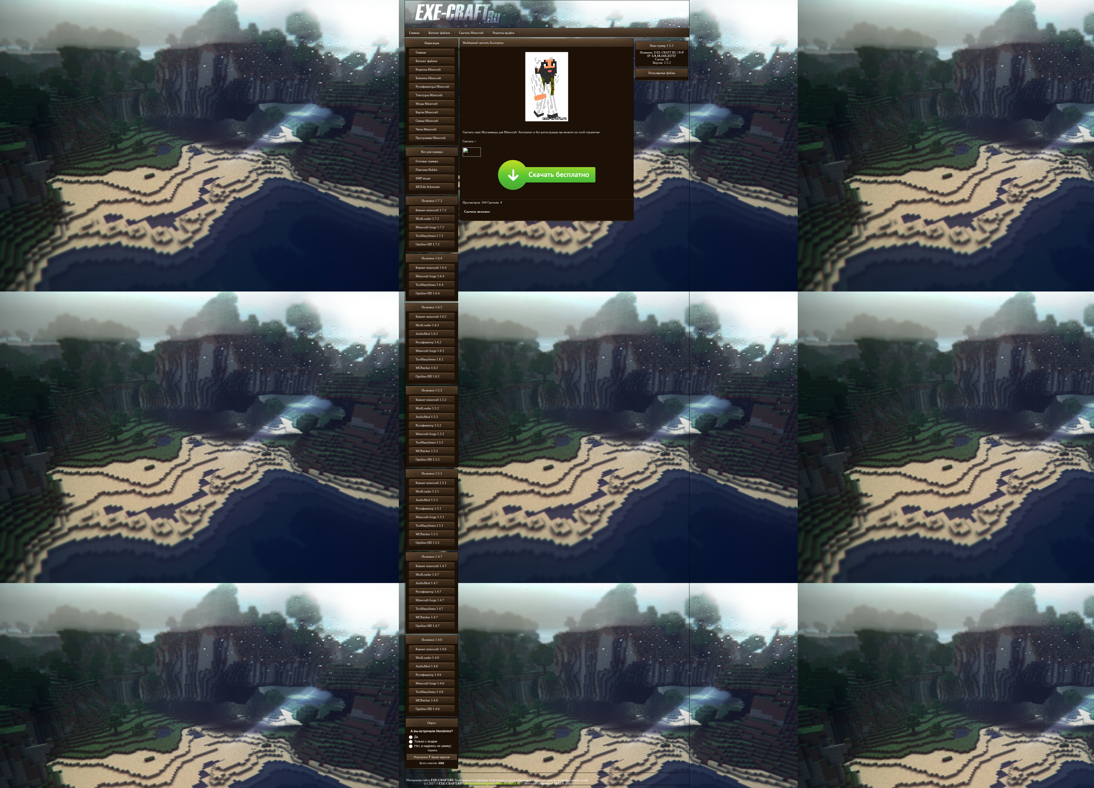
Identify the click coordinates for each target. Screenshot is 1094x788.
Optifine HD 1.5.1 (428, 542)
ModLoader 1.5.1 (427, 491)
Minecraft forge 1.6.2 (430, 350)
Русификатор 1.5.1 (428, 508)
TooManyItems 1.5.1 (429, 525)
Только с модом (425, 741)
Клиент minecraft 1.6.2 (431, 316)
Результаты (421, 757)
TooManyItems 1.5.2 (429, 442)
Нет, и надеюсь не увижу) (432, 746)
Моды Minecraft (427, 103)
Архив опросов (440, 757)
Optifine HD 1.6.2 (428, 376)
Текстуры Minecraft (429, 95)
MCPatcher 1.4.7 (427, 617)
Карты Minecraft (427, 112)
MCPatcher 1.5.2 (427, 451)
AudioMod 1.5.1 (427, 500)
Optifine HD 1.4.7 (428, 625)
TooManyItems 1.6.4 (429, 284)
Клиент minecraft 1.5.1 (431, 483)
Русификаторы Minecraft (432, 86)
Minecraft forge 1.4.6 (430, 683)
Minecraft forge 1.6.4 (430, 276)
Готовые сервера (427, 161)
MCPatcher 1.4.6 (427, 700)
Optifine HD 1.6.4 (428, 293)
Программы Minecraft (431, 137)
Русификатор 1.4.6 (428, 674)
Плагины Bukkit (426, 169)
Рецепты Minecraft (428, 69)
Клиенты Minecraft (428, 78)
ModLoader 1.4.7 (427, 574)
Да (416, 736)
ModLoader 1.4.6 (427, 657)
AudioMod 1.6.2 (427, 333)
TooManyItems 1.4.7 (429, 608)
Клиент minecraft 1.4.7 (431, 566)
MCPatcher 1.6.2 (427, 368)
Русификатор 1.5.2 (428, 425)
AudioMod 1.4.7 (427, 583)
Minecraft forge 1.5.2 (430, 434)
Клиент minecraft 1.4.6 (431, 649)
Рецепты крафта (503, 32)
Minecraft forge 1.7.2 (430, 227)
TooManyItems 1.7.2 (429, 235)
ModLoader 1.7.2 (427, 218)
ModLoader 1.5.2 (427, 408)
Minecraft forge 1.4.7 (430, 600)
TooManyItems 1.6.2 (429, 359)
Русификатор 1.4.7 (428, 591)
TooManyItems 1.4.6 (429, 691)
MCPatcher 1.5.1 (427, 534)
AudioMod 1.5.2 (427, 416)
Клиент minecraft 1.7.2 (431, 210)
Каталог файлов (439, 32)
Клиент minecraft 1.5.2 (431, 399)
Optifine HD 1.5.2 (428, 459)
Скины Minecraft (427, 120)
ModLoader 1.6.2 (427, 325)
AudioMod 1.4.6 (427, 666)
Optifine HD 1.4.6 (428, 709)
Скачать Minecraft (471, 32)
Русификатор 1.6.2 (428, 342)
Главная (414, 32)
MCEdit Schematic (428, 186)
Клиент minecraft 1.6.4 (431, 267)
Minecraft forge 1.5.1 (430, 517)
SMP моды (423, 178)
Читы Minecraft (426, 129)
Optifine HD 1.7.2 (428, 244)
